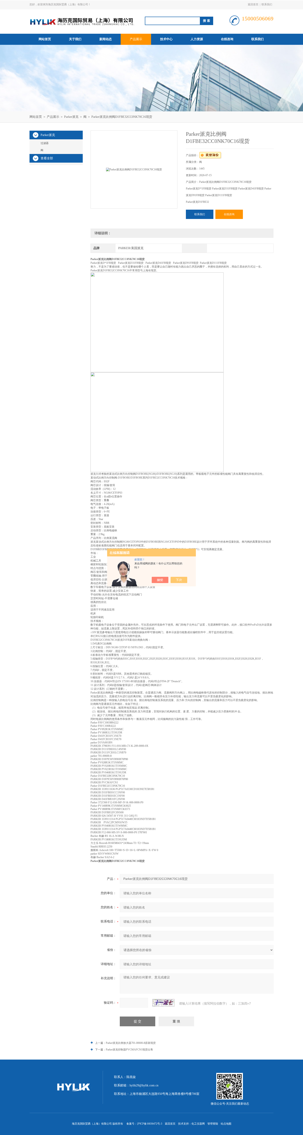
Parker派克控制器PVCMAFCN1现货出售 (129, 1049)
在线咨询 (227, 39)
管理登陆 (212, 1123)
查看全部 (47, 158)
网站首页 (45, 39)
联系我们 (267, 4)
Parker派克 (71, 116)
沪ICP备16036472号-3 (149, 1123)
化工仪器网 (198, 1123)
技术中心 (166, 39)
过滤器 (45, 143)
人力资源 (197, 39)
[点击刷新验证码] (163, 1003)
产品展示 (136, 39)
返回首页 (253, 4)
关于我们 (75, 39)
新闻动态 (105, 39)
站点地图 (226, 1123)
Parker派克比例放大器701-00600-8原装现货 (131, 1042)
